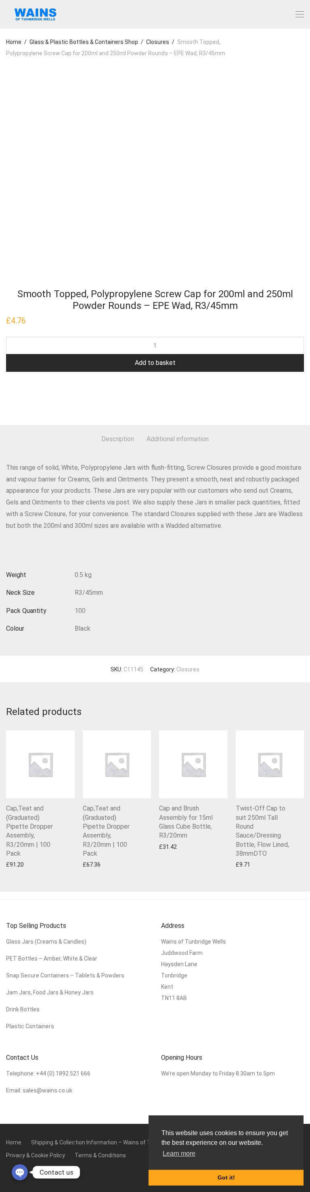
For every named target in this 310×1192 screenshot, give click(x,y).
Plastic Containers (30, 1026)
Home (13, 42)
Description (117, 439)
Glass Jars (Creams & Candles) (46, 941)
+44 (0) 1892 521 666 (63, 1073)
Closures (157, 42)
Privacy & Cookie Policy (35, 1155)
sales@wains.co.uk (47, 1090)
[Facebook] (8, 1173)
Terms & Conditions (100, 1155)
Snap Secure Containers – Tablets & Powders (65, 975)
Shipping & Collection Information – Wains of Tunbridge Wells (109, 1142)
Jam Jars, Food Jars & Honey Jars (50, 992)
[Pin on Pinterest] (32, 397)
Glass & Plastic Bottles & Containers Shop (83, 42)
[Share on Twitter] (20, 397)
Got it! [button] (226, 1177)
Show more (16, 864)
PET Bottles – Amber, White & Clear (52, 958)
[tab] (118, 439)
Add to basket (155, 363)
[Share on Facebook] (9, 397)
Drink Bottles (23, 1009)
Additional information (178, 439)
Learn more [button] (179, 1153)
